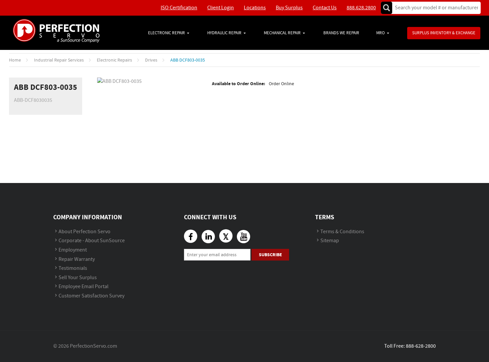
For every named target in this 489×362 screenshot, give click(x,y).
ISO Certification (179, 7)
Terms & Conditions (342, 231)
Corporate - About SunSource (92, 240)
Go (386, 8)
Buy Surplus (289, 7)
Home (15, 60)
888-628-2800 (421, 346)
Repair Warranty (77, 259)
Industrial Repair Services (59, 60)
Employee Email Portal (83, 286)
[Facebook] (190, 236)
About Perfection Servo (84, 231)
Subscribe (270, 255)
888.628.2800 (361, 7)
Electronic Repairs (114, 60)
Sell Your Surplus (78, 277)
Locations (255, 7)
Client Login (220, 7)
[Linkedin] (208, 236)
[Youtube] (243, 236)
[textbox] (434, 8)
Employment (73, 250)
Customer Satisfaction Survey (91, 295)
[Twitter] (226, 236)
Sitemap (329, 240)
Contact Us (325, 7)
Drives (151, 60)
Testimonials (73, 268)
